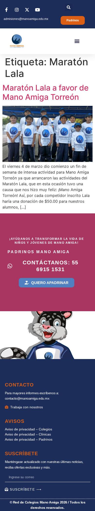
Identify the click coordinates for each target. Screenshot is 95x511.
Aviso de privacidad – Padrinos (28, 439)
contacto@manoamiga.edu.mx (27, 398)
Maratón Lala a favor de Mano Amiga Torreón (45, 92)
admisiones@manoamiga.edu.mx (26, 19)
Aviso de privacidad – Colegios (28, 429)
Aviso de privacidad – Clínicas (28, 434)
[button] (68, 7)
